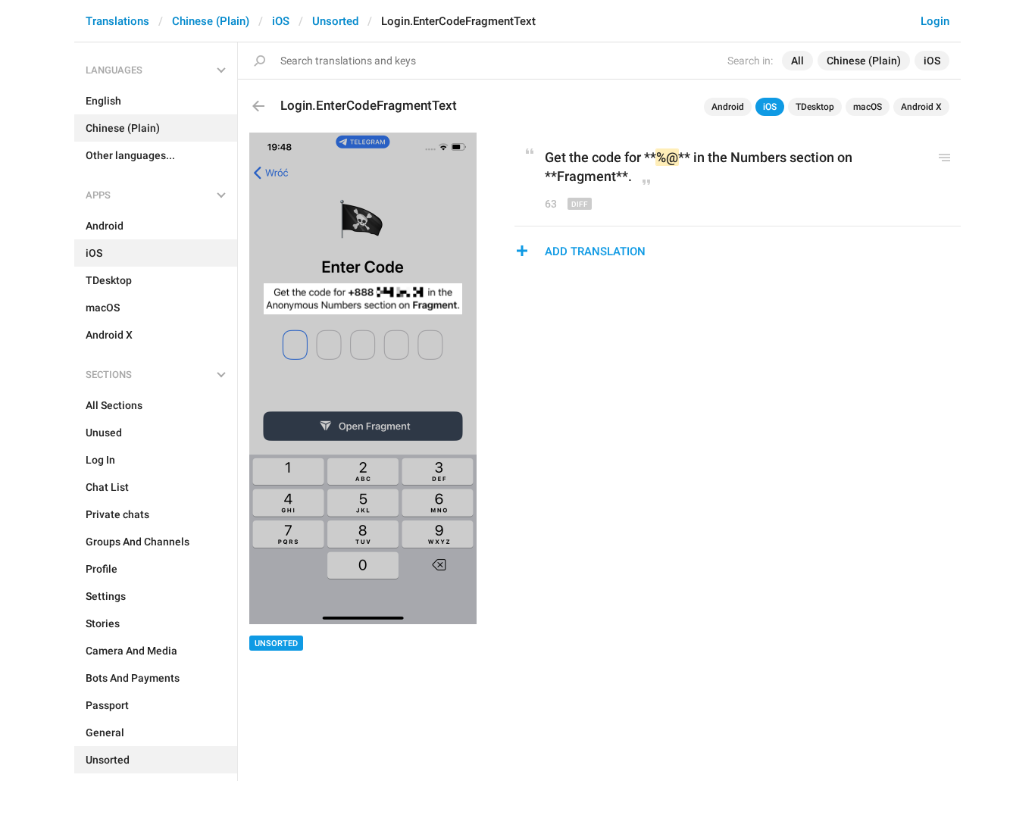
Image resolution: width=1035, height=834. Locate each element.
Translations (117, 21)
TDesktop (815, 107)
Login (935, 21)
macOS (867, 107)
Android (727, 107)
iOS (280, 21)
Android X (921, 107)
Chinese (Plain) (210, 21)
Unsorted (335, 21)
